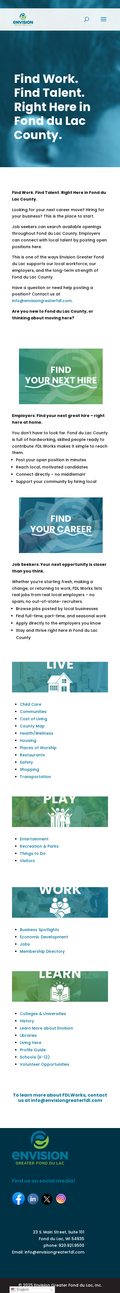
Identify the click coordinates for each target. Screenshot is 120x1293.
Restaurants (32, 755)
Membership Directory (42, 951)
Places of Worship (38, 748)
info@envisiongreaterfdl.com (42, 300)
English (22, 1289)
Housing (28, 740)
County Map (32, 726)
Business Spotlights (39, 929)
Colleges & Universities (43, 1013)
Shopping (29, 769)
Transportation (35, 776)
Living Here (30, 1042)
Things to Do (32, 853)
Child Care (30, 704)
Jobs (25, 944)
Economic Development (44, 937)
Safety (26, 762)
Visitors (27, 860)
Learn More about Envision (46, 1028)
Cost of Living (33, 719)
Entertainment (34, 839)
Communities (33, 711)
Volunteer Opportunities (44, 1064)
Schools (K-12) (35, 1057)
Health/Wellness (36, 733)
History (27, 1021)
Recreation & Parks (39, 846)
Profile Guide (33, 1050)
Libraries (28, 1035)
